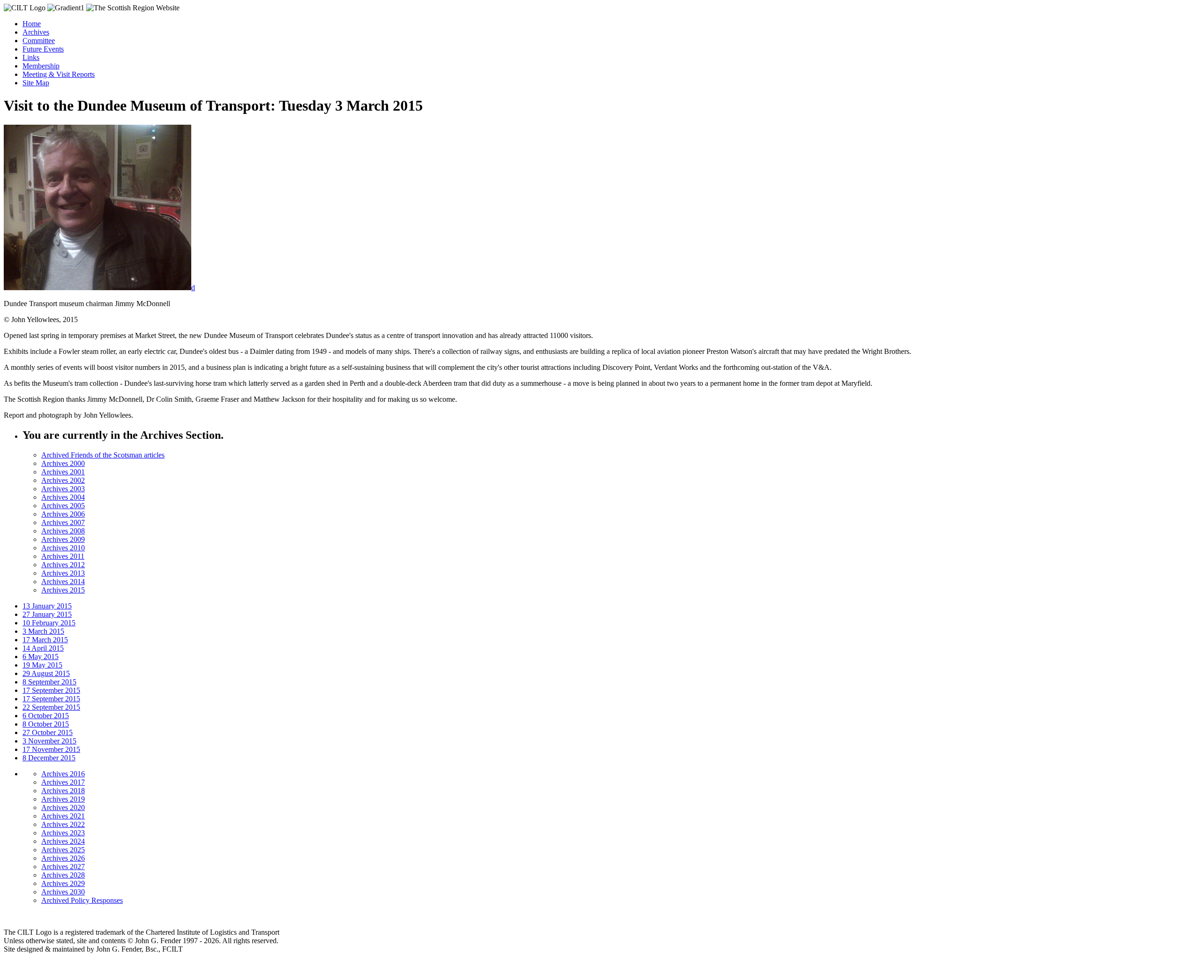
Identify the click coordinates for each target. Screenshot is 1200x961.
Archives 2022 (63, 824)
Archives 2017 (63, 782)
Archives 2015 (63, 590)
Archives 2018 (63, 791)
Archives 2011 (62, 556)
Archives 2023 (63, 833)
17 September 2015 (51, 690)
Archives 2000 (63, 463)
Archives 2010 (63, 548)
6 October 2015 (45, 716)
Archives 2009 (63, 539)
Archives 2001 (63, 472)
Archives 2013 (63, 573)
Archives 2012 (63, 565)
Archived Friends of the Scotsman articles (103, 455)
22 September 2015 (51, 707)
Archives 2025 (63, 850)
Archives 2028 (63, 875)
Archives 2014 (63, 582)
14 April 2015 (43, 648)
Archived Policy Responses (82, 900)
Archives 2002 (63, 480)
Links (30, 57)
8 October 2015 (45, 724)
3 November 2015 (49, 741)
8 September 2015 (49, 682)
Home (31, 24)
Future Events (43, 49)
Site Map (35, 83)
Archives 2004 (63, 497)
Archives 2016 (63, 774)
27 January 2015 (47, 614)
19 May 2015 (42, 665)
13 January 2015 (47, 606)
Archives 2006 (63, 514)
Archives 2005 (63, 506)
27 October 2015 (47, 732)
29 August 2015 (46, 673)
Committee (38, 41)
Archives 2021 (63, 816)
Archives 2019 (63, 799)
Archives (35, 32)
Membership (41, 66)
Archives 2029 (63, 883)
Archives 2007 (63, 522)
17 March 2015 (45, 640)
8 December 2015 (48, 758)
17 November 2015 (51, 749)
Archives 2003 (63, 489)
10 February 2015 (48, 623)
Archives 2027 (63, 867)
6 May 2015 (40, 657)
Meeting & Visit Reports (58, 74)
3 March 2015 (43, 631)
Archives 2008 (63, 531)
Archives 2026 (63, 858)
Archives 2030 (63, 892)
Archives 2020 (63, 807)
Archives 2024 (63, 841)
